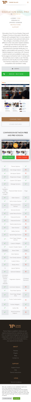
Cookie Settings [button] (7, 398)
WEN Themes (16, 14)
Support (15, 27)
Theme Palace (13, 2)
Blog (15, 355)
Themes (15, 350)
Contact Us (15, 358)
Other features (15, 124)
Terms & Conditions (16, 382)
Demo (16, 68)
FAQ (15, 370)
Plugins (15, 353)
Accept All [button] (16, 398)
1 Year (18, 18)
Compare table (15, 119)
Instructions (15, 25)
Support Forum (15, 367)
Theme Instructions (15, 372)
